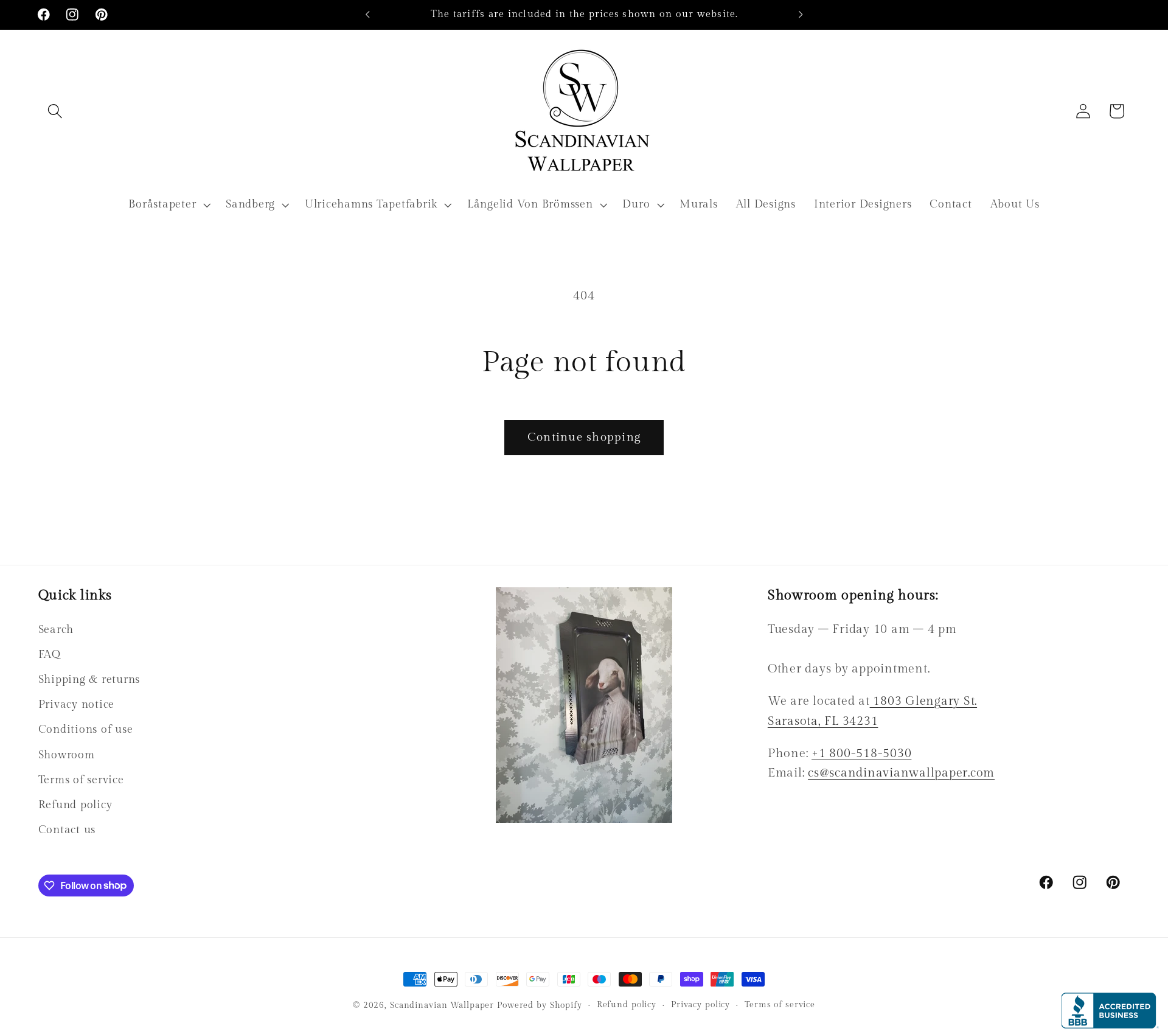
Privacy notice (76, 704)
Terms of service (81, 780)
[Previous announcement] (367, 14)
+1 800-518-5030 (861, 753)
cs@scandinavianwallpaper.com (901, 773)
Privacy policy (700, 1005)
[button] (55, 111)
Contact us (67, 829)
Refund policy (75, 804)
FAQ (49, 654)
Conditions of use (85, 729)
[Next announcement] (800, 14)
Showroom (66, 755)
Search (56, 629)
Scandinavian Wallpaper (442, 1005)
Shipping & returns (89, 679)
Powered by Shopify (539, 1005)
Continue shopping (584, 437)
